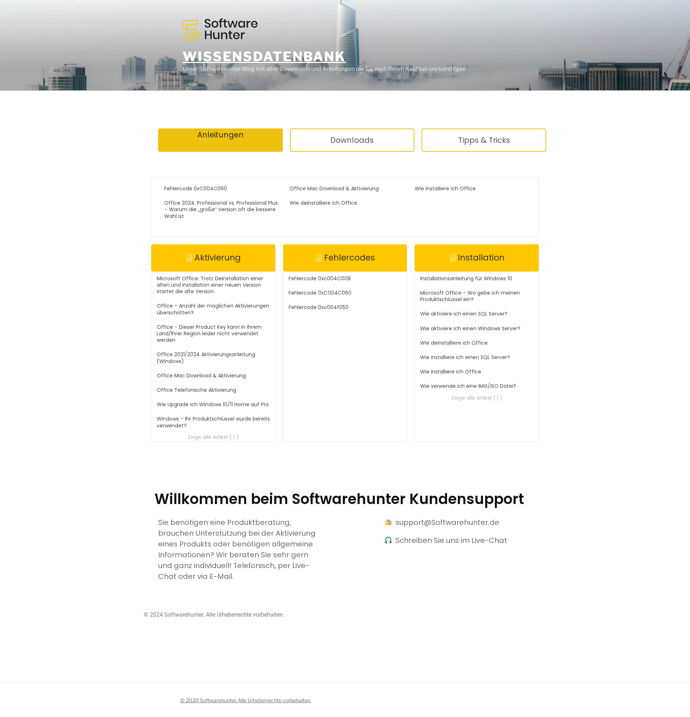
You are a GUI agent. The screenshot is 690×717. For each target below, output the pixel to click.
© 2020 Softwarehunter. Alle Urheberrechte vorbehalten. (245, 700)
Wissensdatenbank (264, 56)
